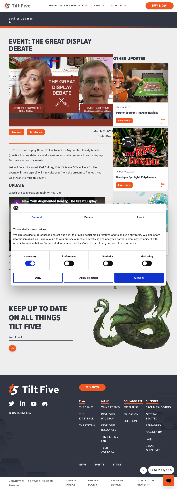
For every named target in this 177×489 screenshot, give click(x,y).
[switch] (69, 263)
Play (82, 401)
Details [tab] (88, 217)
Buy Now (159, 5)
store (117, 465)
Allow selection (88, 277)
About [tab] (140, 217)
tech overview (107, 450)
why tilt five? (110, 407)
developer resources (108, 427)
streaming (153, 425)
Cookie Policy (71, 483)
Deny (38, 277)
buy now (92, 387)
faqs (149, 439)
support (152, 401)
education (131, 414)
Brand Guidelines (153, 448)
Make (105, 401)
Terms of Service (117, 483)
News (82, 465)
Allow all (139, 277)
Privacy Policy (93, 483)
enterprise (131, 407)
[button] (67, 6)
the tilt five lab (109, 439)
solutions (131, 421)
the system (87, 425)
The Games (86, 407)
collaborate (133, 401)
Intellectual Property (146, 483)
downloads (154, 432)
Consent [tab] (36, 217)
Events (99, 465)
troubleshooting (158, 407)
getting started (151, 416)
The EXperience (86, 416)
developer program (108, 416)
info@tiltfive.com (20, 413)
